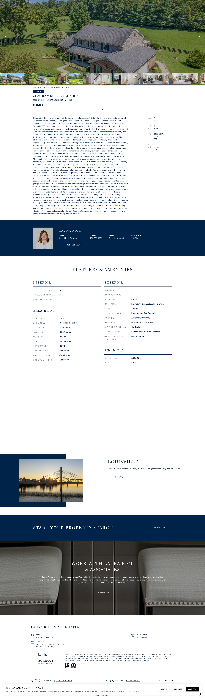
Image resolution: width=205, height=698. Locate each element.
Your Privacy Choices (102, 695)
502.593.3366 (96, 238)
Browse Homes (160, 528)
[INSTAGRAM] (160, 680)
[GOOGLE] (172, 680)
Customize (178, 689)
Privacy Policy (133, 680)
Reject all (163, 689)
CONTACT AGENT (74, 245)
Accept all (192, 689)
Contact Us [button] (103, 592)
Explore (119, 477)
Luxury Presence (64, 680)
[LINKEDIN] (166, 680)
